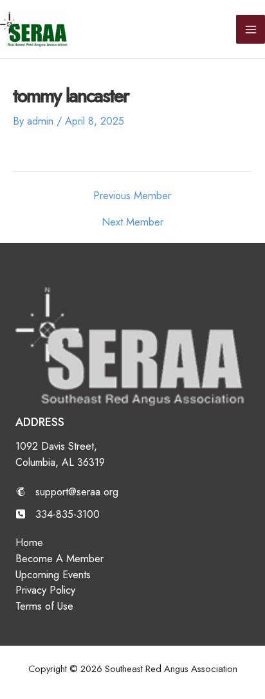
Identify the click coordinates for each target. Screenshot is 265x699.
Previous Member (132, 195)
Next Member (132, 222)
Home (29, 542)
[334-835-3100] (57, 514)
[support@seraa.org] (66, 492)
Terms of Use (44, 606)
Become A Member (59, 558)
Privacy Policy (45, 589)
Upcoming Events (53, 574)
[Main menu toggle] (250, 29)
